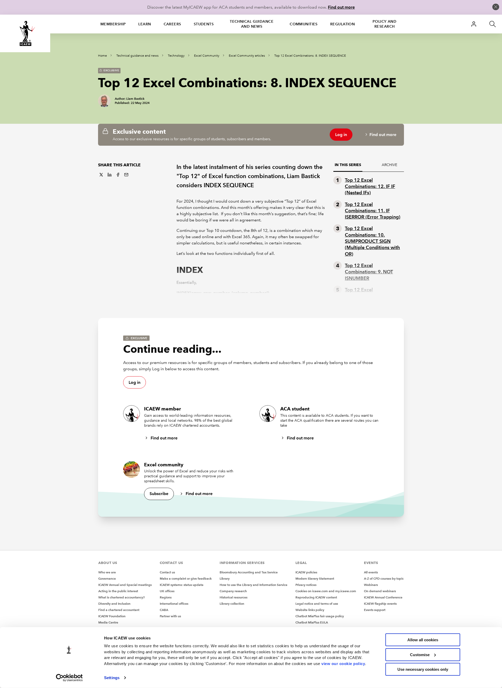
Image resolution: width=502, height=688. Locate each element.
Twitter (101, 175)
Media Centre (108, 622)
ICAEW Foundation (112, 616)
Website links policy (309, 610)
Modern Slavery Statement (314, 578)
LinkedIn (109, 175)
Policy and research (384, 24)
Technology (176, 56)
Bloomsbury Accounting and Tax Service (249, 572)
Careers (172, 24)
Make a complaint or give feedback (186, 578)
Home (102, 56)
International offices (174, 603)
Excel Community (206, 56)
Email (126, 175)
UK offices (167, 591)
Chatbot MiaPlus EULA (311, 622)
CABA (164, 610)
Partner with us (170, 616)
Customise (420, 654)
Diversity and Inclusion (114, 603)
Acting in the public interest (118, 591)
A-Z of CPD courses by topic (384, 578)
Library (225, 578)
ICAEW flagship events (380, 603)
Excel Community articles (247, 56)
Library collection (232, 603)
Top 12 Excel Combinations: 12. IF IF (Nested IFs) (370, 186)
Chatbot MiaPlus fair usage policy (319, 616)
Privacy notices (305, 585)
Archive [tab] (389, 164)
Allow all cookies (422, 640)
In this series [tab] (348, 165)
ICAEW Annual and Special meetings (125, 585)
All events (371, 572)
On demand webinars (380, 591)
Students (204, 24)
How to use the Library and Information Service (253, 585)
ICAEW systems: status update (181, 585)
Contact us (167, 572)
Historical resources (233, 597)
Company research (233, 591)
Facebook (118, 175)
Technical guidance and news (251, 24)
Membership (113, 24)
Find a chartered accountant (118, 610)
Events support (374, 610)
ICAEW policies (306, 572)
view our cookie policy (343, 663)
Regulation (342, 24)
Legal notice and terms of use (316, 603)
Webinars (371, 585)
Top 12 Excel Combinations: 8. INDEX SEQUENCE (310, 56)
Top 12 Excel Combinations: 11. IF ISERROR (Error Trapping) (372, 211)
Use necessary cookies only (422, 669)
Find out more (341, 7)
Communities (304, 24)
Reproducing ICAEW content (316, 597)
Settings (111, 677)
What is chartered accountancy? (121, 597)
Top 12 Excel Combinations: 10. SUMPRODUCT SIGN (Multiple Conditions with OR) (372, 241)
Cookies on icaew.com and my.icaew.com (325, 591)
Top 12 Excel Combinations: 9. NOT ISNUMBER (369, 272)
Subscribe (159, 493)
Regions (166, 597)
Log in (341, 134)
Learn (144, 24)
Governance (107, 578)
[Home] (25, 33)
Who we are (107, 572)
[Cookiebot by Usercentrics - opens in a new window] (69, 678)
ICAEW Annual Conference (383, 597)
